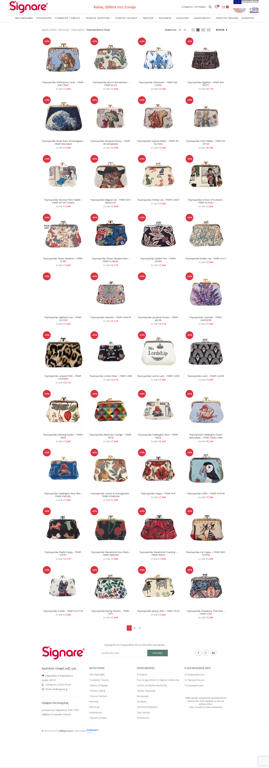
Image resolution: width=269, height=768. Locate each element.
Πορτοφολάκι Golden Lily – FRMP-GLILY (205, 258)
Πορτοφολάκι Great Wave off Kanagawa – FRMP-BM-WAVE (63, 142)
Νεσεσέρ (93, 701)
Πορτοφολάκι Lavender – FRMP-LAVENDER (205, 319)
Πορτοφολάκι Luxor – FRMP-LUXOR (205, 376)
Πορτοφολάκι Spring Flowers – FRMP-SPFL (110, 612)
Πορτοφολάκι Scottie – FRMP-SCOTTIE (63, 611)
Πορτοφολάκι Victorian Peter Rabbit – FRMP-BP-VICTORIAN (63, 201)
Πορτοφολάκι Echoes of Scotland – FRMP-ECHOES (206, 201)
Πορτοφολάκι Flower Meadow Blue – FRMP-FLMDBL (111, 260)
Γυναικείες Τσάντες (99, 679)
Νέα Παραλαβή (96, 674)
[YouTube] (213, 653)
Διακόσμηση (95, 712)
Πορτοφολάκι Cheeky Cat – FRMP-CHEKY (158, 199)
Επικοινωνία (143, 717)
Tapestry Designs (98, 717)
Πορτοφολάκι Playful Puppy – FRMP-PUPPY (63, 553)
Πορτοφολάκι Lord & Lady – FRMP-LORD (158, 376)
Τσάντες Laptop (97, 690)
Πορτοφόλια (77, 29)
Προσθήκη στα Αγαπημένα (82, 55)
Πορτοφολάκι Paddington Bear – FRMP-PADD (158, 436)
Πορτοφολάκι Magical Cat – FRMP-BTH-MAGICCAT (110, 201)
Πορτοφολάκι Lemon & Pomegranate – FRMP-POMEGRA (111, 495)
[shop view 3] (203, 29)
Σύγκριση (82, 41)
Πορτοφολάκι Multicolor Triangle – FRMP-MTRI (110, 436)
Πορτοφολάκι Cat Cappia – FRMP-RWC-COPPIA (206, 553)
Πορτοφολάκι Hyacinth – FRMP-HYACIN (110, 317)
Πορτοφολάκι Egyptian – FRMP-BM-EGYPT (205, 84)
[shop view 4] (208, 29)
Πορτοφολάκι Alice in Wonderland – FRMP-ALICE (111, 84)
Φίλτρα (220, 29)
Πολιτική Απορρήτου (147, 706)
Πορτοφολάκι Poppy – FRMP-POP (158, 493)
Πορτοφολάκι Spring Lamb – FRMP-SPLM (158, 611)
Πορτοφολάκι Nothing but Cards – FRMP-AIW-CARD (63, 84)
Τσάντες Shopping (98, 685)
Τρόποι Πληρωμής (146, 690)
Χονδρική (141, 701)
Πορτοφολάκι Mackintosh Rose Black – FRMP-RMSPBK (111, 553)
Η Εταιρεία (142, 674)
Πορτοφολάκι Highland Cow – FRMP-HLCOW (63, 319)
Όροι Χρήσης (143, 712)
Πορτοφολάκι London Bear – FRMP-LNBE (110, 376)
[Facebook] (198, 653)
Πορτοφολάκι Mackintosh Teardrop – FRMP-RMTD (158, 553)
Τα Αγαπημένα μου (194, 685)
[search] (210, 7)
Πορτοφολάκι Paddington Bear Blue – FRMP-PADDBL (63, 495)
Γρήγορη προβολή (82, 48)
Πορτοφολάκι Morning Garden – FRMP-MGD (63, 436)
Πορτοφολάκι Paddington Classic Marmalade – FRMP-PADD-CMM (206, 436)
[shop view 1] (193, 29)
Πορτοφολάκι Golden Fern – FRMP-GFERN (158, 260)
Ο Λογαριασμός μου (194, 674)
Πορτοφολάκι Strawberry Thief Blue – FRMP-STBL (206, 612)
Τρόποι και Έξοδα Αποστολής (152, 685)
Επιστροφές (143, 696)
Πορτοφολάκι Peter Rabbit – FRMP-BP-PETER (206, 142)
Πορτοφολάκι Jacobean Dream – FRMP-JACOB (158, 319)
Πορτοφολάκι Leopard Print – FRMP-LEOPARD (63, 377)
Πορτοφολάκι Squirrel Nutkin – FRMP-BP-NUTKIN (158, 142)
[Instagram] (206, 653)
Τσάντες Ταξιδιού (98, 696)
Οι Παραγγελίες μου (194, 679)
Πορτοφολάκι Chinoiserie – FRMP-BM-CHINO (158, 84)
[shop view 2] (197, 29)
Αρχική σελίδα (49, 29)
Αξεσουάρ (64, 29)
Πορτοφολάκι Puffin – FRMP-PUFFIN (206, 493)
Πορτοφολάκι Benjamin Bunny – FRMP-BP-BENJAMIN (110, 142)
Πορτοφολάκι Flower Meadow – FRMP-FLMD (63, 260)
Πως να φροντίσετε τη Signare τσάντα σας (158, 679)
